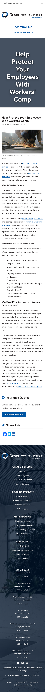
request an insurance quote (29, 386)
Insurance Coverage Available (22, 529)
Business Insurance (22, 504)
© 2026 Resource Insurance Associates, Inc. (22, 675)
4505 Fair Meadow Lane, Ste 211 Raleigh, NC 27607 (22, 625)
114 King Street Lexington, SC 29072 (22, 611)
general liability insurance (31, 218)
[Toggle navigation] (42, 3)
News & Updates (22, 534)
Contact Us (22, 541)
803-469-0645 (22, 644)
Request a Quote (14, 414)
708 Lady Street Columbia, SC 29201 (22, 571)
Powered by (24, 685)
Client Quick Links (22, 466)
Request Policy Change (22, 480)
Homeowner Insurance (22, 500)
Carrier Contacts (22, 484)
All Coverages (22, 509)
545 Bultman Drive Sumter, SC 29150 (22, 638)
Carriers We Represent (22, 525)
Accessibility (20, 682)
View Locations (22, 554)
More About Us (22, 516)
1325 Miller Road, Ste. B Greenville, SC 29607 (22, 584)
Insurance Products (22, 491)
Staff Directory (22, 558)
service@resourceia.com (22, 550)
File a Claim (22, 471)
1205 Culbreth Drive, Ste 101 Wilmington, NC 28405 (22, 652)
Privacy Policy (33, 682)
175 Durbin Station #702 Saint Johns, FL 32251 (22, 598)
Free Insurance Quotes (12, 3)
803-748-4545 (23, 27)
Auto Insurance (22, 496)
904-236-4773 (22, 604)
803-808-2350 (22, 617)
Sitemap (9, 682)
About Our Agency (22, 521)
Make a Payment (22, 475)
